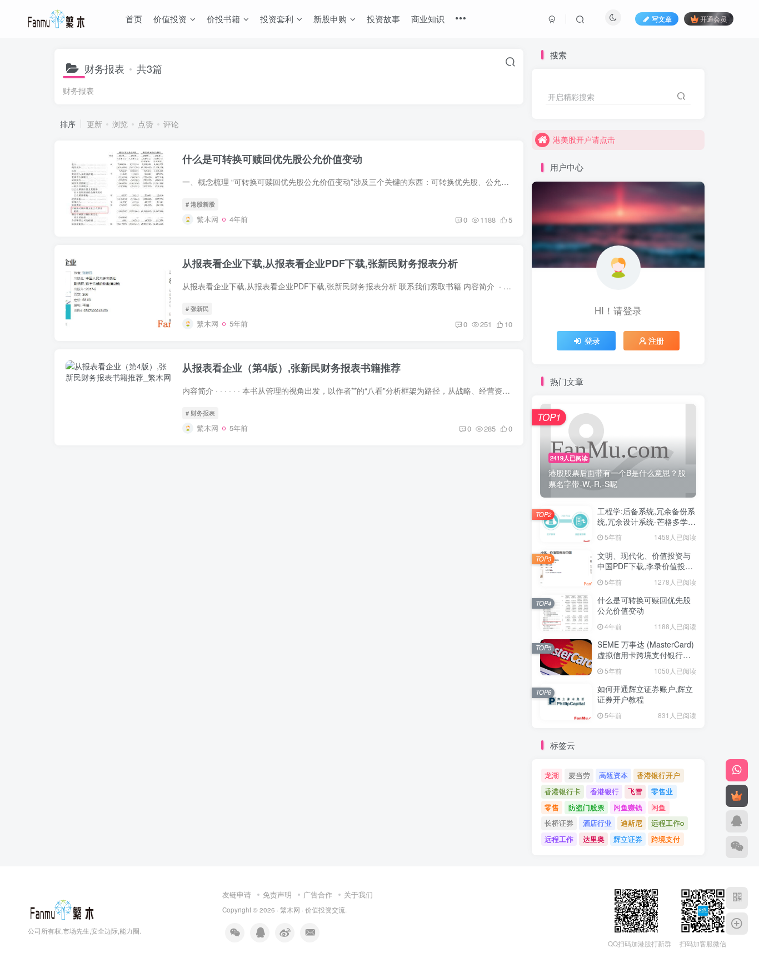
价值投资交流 (325, 909)
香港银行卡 (563, 791)
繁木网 (290, 909)
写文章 (662, 18)
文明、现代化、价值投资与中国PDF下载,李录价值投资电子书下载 (645, 566)
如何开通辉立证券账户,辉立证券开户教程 (645, 694)
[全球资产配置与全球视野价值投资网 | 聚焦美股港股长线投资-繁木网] (62, 909)
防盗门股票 (586, 807)
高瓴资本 (613, 775)
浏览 (120, 123)
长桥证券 (559, 822)
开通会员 (713, 18)
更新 (94, 123)
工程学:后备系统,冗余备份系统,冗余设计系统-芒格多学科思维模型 (646, 521)
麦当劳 (579, 775)
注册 (656, 340)
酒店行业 (597, 822)
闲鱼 (658, 807)
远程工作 (559, 839)
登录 (592, 340)
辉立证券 (627, 839)
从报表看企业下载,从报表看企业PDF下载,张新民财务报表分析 (320, 263)
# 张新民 (197, 308)
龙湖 (552, 775)
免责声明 (277, 894)
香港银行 (604, 791)
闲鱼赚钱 (627, 807)
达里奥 (594, 839)
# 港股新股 (200, 203)
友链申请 (236, 894)
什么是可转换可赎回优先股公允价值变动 (272, 159)
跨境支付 (665, 839)
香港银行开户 (658, 775)
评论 (171, 123)
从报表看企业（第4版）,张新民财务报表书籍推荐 (291, 367)
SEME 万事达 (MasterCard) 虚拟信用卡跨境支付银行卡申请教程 (645, 655)
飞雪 (635, 791)
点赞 (145, 123)
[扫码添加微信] (737, 847)
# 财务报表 (200, 412)
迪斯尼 (631, 822)
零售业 (662, 791)
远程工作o (667, 822)
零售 (552, 807)
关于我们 (358, 894)
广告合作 (317, 894)
